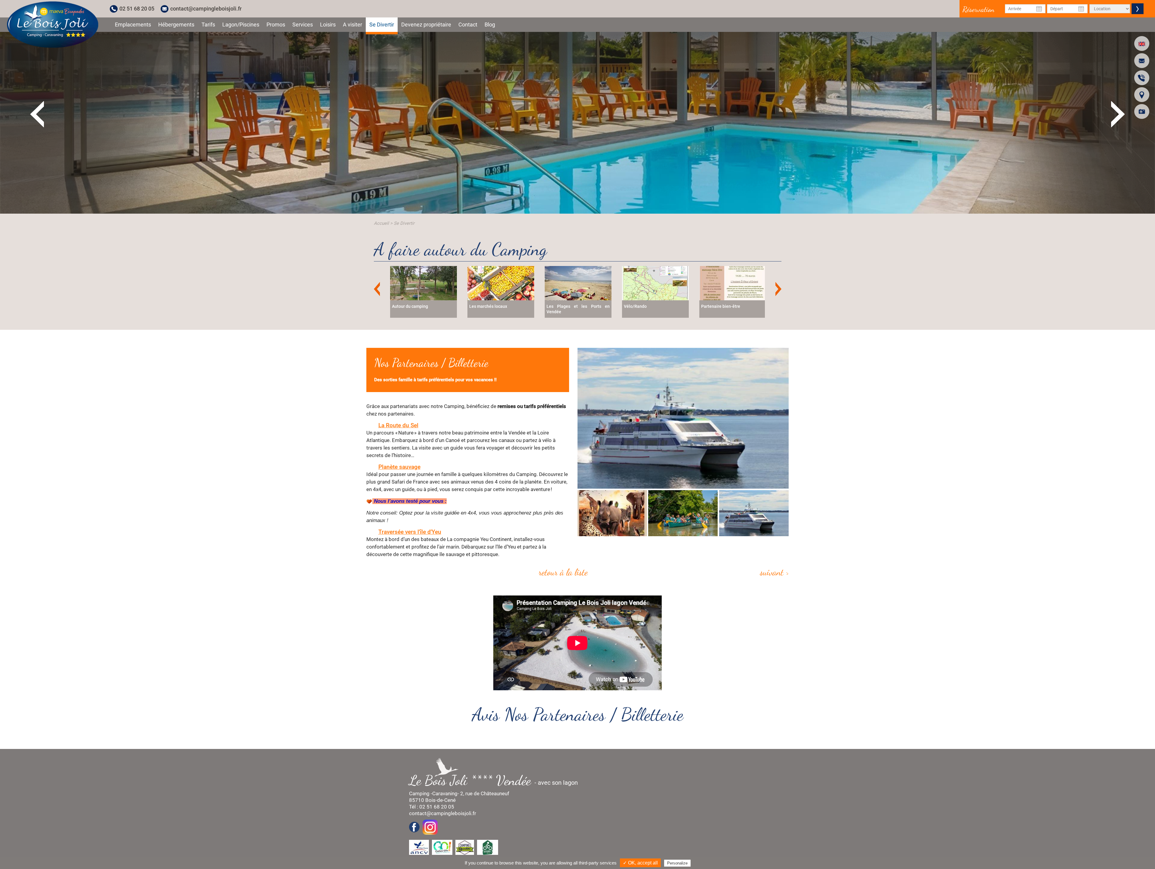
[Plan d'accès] (1141, 94)
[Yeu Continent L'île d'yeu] (753, 513)
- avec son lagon (496, 780)
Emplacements (133, 24)
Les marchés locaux (411, 306)
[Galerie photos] (1141, 111)
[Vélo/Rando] (578, 283)
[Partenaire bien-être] (655, 283)
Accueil (381, 223)
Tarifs (208, 24)
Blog (490, 24)
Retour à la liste (563, 572)
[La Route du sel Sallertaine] (683, 513)
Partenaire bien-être (643, 306)
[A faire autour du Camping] (53, 24)
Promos (275, 24)
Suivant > (774, 572)
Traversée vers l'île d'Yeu (409, 531)
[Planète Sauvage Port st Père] (683, 418)
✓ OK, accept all (640, 862)
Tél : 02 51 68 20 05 (431, 807)
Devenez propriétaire (426, 24)
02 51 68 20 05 (136, 8)
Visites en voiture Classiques (728, 306)
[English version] (1141, 43)
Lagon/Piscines (240, 24)
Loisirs (328, 24)
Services (302, 24)
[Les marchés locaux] (423, 283)
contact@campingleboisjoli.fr (206, 8)
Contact (467, 24)
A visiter (352, 24)
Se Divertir (381, 24)
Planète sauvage (399, 466)
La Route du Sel (398, 425)
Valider (1138, 8)
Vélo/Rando (558, 306)
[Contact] (1141, 60)
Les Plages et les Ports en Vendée (500, 309)
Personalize (677, 863)
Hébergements (176, 24)
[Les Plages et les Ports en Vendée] (500, 283)
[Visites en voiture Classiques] (732, 283)
